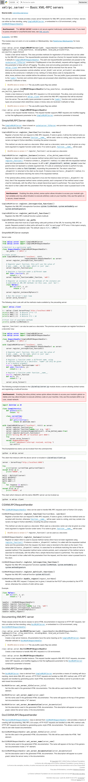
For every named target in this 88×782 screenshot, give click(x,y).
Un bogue (81, 778)
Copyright (55, 761)
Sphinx (79, 780)
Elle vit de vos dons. (78, 774)
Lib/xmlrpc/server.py (20, 13)
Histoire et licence (79, 769)
